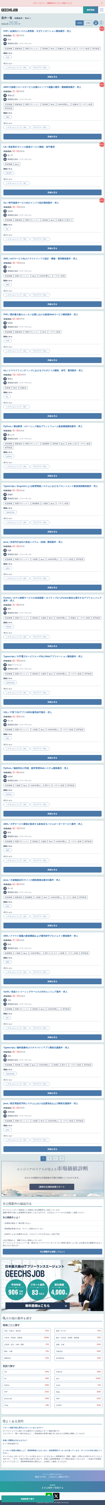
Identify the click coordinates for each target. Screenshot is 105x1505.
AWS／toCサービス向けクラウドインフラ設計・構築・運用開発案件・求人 (40, 258)
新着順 (79, 23)
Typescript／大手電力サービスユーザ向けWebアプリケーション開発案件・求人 (43, 656)
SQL (7, 738)
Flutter (8, 626)
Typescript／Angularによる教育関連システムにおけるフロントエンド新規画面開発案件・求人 (50, 486)
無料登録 (90, 9)
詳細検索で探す (27, 1498)
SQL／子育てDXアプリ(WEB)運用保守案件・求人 (27, 712)
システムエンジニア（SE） (16, 67)
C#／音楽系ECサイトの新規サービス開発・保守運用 (29, 146)
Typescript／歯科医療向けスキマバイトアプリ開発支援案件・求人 (36, 1047)
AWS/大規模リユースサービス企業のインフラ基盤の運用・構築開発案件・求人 (42, 86)
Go (7, 229)
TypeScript (10, 512)
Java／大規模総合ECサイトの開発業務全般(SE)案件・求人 (31, 879)
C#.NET (9, 173)
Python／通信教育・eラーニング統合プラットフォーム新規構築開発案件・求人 (43, 426)
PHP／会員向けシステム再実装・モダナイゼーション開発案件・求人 (37, 31)
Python (9, 456)
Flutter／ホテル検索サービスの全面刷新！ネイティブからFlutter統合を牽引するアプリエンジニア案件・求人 (52, 599)
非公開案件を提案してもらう (52, 1251)
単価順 (88, 23)
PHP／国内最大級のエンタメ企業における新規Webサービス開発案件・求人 (40, 314)
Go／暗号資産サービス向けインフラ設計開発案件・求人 (31, 202)
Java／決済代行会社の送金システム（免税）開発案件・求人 (33, 541)
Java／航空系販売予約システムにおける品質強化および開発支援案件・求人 (40, 1103)
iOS (7, 1017)
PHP (7, 57)
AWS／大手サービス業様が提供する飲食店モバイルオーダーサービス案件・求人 (42, 823)
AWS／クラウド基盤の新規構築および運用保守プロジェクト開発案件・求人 (40, 935)
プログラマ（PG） (40, 67)
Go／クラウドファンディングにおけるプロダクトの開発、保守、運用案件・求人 (43, 370)
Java (7, 568)
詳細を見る (52, 76)
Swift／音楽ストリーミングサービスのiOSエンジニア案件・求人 (35, 991)
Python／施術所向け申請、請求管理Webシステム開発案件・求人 (35, 768)
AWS (7, 117)
